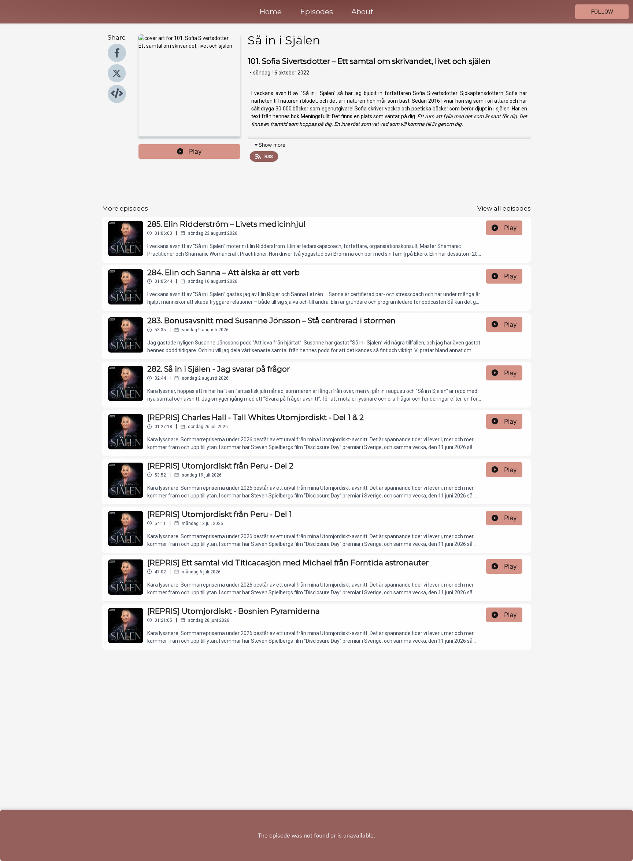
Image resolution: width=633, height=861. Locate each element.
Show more (272, 145)
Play (195, 151)
